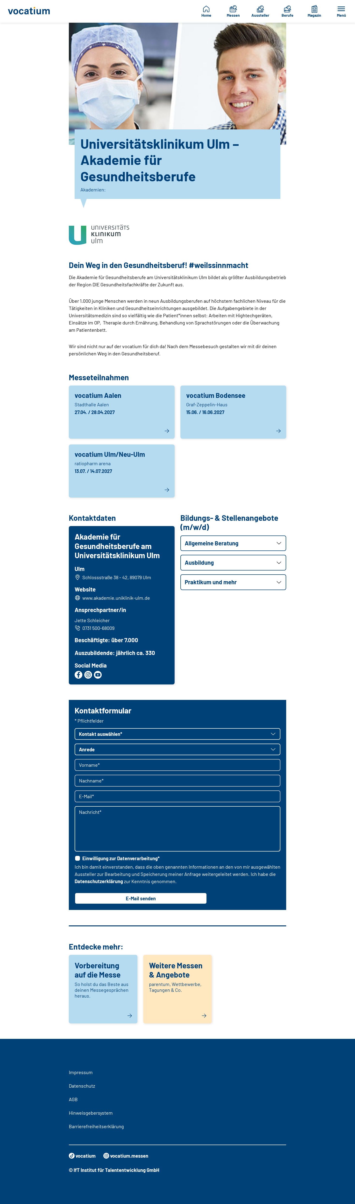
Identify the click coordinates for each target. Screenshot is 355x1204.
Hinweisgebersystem (91, 1113)
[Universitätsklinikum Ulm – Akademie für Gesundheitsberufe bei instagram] (88, 675)
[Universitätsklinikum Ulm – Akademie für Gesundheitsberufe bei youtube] (98, 675)
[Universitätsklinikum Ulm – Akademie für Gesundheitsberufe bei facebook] (78, 675)
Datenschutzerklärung (99, 881)
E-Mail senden (141, 898)
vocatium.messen (129, 1156)
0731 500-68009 (98, 628)
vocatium (86, 1156)
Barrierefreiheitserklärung (96, 1126)
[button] (233, 543)
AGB (73, 1099)
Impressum (81, 1072)
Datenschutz (82, 1086)
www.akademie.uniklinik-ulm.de (116, 598)
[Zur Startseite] (30, 11)
